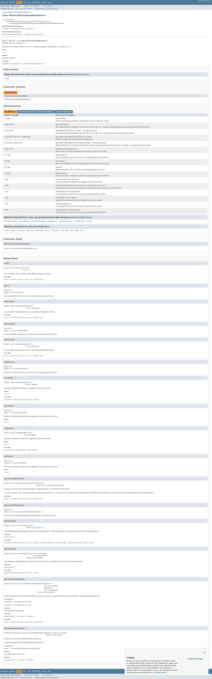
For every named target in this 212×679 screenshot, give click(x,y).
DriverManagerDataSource (12, 34)
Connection (9, 124)
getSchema (60, 161)
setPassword (60, 191)
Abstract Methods (44, 112)
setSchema (60, 197)
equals (13, 230)
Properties (81, 137)
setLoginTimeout (65, 221)
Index (44, 2)
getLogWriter (24, 221)
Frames (27, 6)
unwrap (89, 221)
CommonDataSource (17, 29)
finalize (21, 230)
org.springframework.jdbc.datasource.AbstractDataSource (28, 21)
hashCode (38, 230)
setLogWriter (79, 221)
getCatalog (60, 118)
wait (71, 230)
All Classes (47, 6)
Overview (4, 2)
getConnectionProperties (66, 149)
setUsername (60, 210)
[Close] (204, 652)
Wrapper (5, 29)
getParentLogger (38, 221)
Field (16, 9)
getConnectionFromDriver (66, 137)
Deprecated (36, 2)
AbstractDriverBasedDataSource (17, 99)
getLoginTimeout (11, 221)
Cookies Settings (195, 659)
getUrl (58, 167)
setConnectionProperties (66, 185)
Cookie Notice (160, 672)
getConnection (61, 124)
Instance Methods (26, 112)
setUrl (58, 204)
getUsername (60, 173)
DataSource (30, 29)
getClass (29, 230)
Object (47, 227)
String (7, 118)
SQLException (38, 527)
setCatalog (60, 179)
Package (12, 2)
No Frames (35, 6)
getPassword (60, 155)
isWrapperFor (52, 221)
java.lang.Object (8, 19)
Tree (29, 2)
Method (29, 9)
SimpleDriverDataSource (34, 34)
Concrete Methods (63, 112)
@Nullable (25, 268)
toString (64, 230)
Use (24, 2)
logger (7, 78)
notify (46, 230)
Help (49, 2)
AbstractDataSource (17, 43)
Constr (22, 9)
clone (6, 230)
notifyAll (55, 230)
